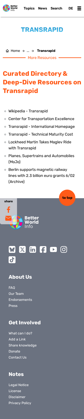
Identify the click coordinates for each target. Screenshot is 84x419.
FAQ (12, 288)
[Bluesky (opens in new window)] (12, 249)
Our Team (16, 294)
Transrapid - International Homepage (41, 126)
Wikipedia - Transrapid (28, 111)
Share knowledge (23, 345)
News (42, 8)
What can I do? (20, 333)
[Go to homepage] (10, 8)
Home (15, 51)
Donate (14, 351)
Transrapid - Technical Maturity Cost (40, 134)
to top (67, 198)
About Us (20, 277)
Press (13, 306)
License (15, 391)
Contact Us (17, 357)
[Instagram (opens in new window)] (63, 249)
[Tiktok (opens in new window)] (12, 259)
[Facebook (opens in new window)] (43, 249)
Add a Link (17, 339)
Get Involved (25, 323)
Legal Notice (19, 385)
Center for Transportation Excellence (41, 118)
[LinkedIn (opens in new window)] (32, 249)
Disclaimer (17, 397)
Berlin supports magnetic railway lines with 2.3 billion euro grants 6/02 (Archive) (41, 175)
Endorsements (20, 300)
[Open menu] (79, 8)
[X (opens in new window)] (22, 249)
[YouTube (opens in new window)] (53, 249)
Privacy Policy (20, 403)
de (70, 8)
